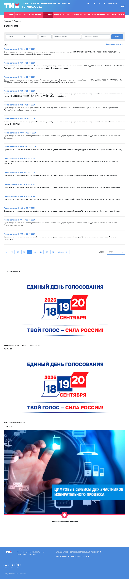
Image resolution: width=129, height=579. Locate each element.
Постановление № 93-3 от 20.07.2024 (19, 234)
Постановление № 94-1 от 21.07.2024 (19, 119)
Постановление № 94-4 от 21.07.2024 (19, 77)
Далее (61, 252)
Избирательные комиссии (74, 14)
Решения (48, 14)
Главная (7, 21)
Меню (11, 14)
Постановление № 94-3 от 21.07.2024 (19, 91)
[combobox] (116, 252)
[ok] (104, 3)
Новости (57, 14)
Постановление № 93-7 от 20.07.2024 (19, 184)
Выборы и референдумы (98, 14)
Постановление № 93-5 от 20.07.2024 (19, 208)
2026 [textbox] (111, 252)
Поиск (117, 37)
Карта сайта (112, 4)
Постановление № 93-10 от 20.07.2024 (20, 147)
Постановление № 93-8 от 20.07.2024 (19, 173)
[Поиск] (88, 3)
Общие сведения (35, 14)
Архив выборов (117, 14)
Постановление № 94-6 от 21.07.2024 (19, 49)
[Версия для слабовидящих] (122, 6)
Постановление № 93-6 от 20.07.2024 (19, 196)
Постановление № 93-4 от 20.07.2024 (19, 220)
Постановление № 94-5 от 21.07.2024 (19, 63)
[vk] (94, 3)
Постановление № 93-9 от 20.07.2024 (19, 159)
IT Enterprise (21, 574)
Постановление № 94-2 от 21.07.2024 (19, 105)
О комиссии (20, 14)
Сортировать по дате (114, 44)
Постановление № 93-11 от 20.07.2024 (20, 133)
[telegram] (99, 3)
